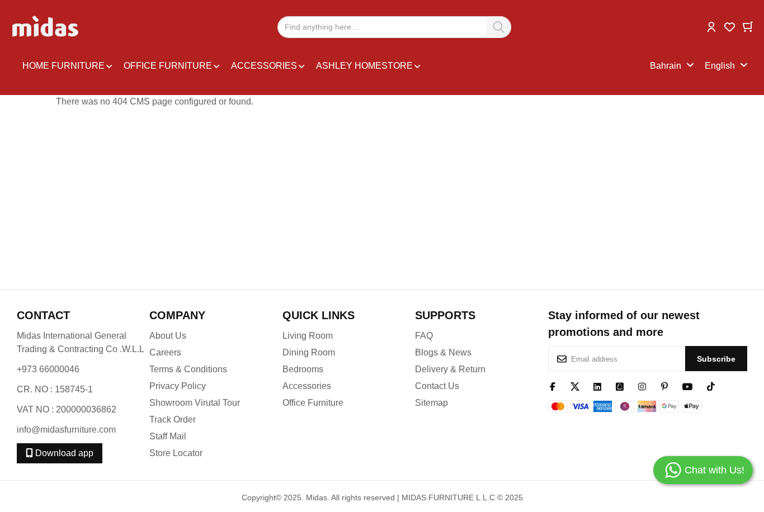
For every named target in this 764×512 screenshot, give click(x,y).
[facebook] (552, 385)
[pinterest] (664, 385)
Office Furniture (312, 402)
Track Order (172, 419)
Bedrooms (302, 369)
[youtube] (687, 385)
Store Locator (175, 453)
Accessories (306, 386)
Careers (165, 352)
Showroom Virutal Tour (194, 402)
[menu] (333, 66)
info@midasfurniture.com (66, 429)
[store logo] (46, 27)
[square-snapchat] (619, 385)
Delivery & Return (450, 369)
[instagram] (642, 385)
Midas (316, 497)
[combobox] (394, 27)
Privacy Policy (177, 386)
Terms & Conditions (188, 369)
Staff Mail (167, 436)
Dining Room (308, 352)
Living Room (307, 335)
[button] (711, 26)
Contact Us (437, 386)
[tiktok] (710, 385)
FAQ (424, 335)
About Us (167, 335)
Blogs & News (443, 352)
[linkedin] (597, 385)
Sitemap (431, 402)
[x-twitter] (574, 385)
